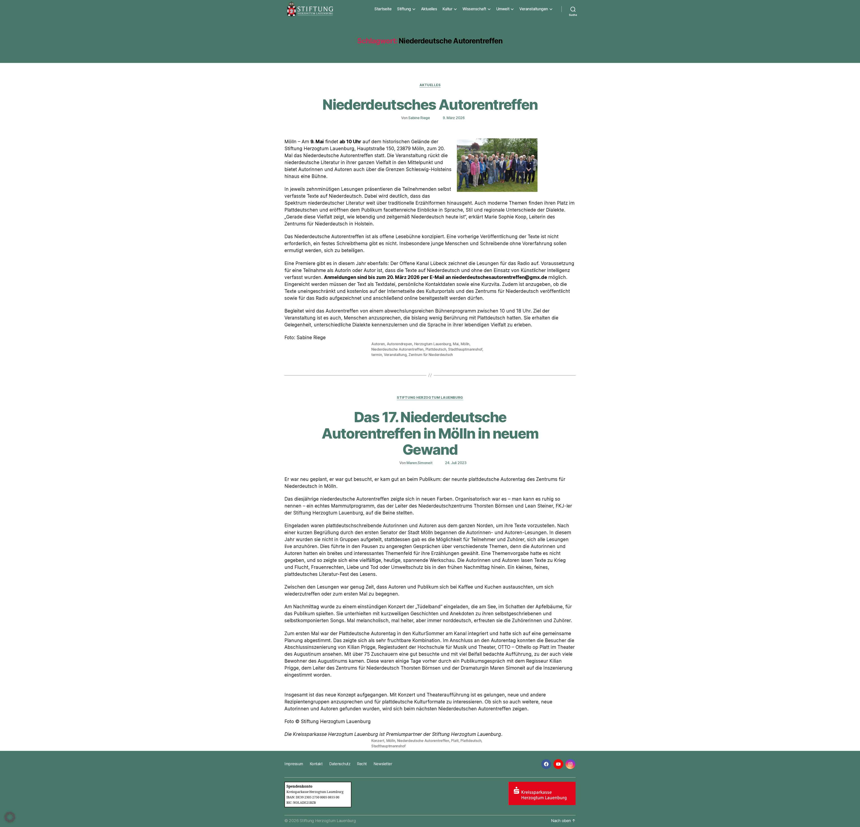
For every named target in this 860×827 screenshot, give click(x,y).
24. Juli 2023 (456, 463)
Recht (362, 764)
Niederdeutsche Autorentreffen (397, 349)
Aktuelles (429, 9)
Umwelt (502, 9)
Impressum (293, 764)
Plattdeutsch (436, 349)
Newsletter (383, 764)
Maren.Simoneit (419, 463)
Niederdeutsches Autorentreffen (430, 104)
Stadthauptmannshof (465, 349)
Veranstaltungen (533, 9)
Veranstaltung (395, 354)
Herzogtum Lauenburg (432, 344)
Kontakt (316, 764)
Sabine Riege (419, 118)
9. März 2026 (454, 118)
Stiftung (404, 9)
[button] (10, 817)
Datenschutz (339, 764)
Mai (456, 344)
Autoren (378, 344)
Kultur (447, 9)
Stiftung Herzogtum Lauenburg (430, 398)
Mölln (465, 344)
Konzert (377, 740)
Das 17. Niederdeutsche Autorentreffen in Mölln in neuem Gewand (430, 433)
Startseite (382, 9)
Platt (455, 740)
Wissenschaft (474, 9)
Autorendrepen (399, 344)
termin (376, 354)
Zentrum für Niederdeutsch (430, 354)
